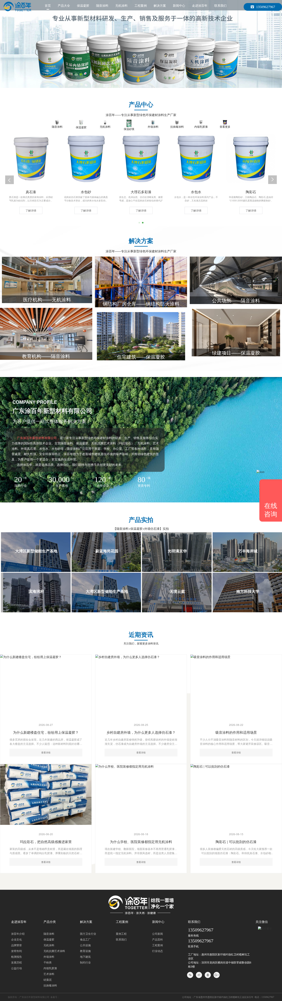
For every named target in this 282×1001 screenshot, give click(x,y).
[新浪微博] (199, 975)
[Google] (217, 975)
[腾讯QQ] (208, 975)
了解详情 (31, 210)
